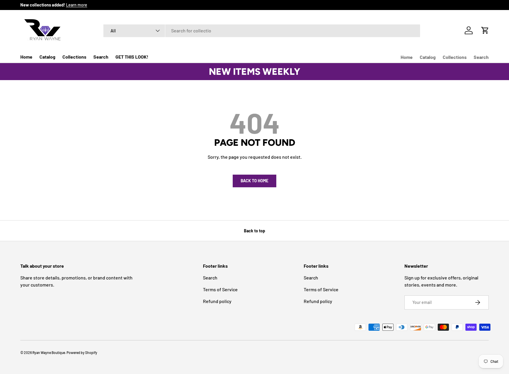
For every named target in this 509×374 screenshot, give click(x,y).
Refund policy (217, 301)
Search (100, 56)
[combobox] (261, 30)
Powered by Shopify (82, 352)
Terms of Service (220, 289)
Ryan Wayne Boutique (48, 352)
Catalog (47, 56)
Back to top (254, 230)
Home (26, 56)
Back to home (254, 180)
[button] (485, 30)
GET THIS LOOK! (131, 56)
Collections (74, 56)
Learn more (76, 4)
